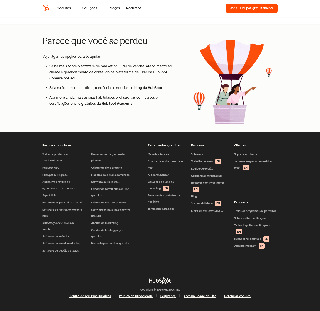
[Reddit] (185, 268)
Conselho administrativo (206, 175)
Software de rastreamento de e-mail (62, 213)
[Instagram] (135, 268)
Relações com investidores (207, 186)
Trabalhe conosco (205, 161)
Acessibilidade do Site (200, 296)
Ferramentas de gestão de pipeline (108, 157)
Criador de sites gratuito (106, 167)
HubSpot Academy (117, 103)
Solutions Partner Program (250, 218)
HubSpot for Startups (251, 238)
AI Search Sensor (158, 175)
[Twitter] (160, 268)
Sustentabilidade (205, 203)
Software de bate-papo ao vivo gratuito (110, 213)
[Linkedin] (172, 268)
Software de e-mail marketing (61, 243)
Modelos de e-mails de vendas (110, 175)
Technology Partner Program (252, 228)
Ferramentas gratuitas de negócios (164, 198)
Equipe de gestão (202, 168)
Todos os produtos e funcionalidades (55, 157)
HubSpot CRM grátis (55, 175)
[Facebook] (122, 268)
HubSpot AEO (51, 167)
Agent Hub (49, 195)
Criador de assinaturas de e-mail (165, 164)
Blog (194, 196)
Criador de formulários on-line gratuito (110, 192)
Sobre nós (197, 154)
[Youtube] (147, 268)
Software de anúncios (55, 236)
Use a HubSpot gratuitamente (252, 8)
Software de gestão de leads (60, 250)
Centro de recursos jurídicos (90, 296)
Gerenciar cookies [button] (237, 296)
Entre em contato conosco (207, 210)
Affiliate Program (248, 245)
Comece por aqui (63, 78)
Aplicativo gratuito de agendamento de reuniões (58, 185)
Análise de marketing (104, 223)
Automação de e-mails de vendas (58, 226)
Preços (114, 8)
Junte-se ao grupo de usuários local (253, 164)
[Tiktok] (198, 268)
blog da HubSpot (148, 88)
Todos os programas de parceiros (255, 211)
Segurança (168, 296)
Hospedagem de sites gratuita (110, 243)
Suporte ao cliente (245, 154)
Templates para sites (161, 208)
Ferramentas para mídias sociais (62, 202)
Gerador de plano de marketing (161, 185)
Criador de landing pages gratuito (107, 233)
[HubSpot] (45, 8)
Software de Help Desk (105, 181)
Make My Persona (159, 154)
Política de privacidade (136, 296)
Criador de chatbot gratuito (108, 202)
